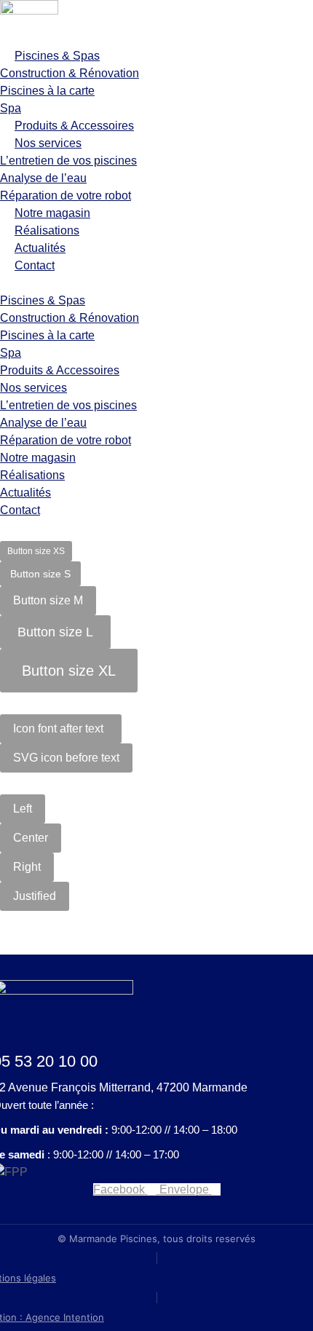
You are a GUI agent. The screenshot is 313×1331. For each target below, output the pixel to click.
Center (30, 838)
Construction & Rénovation (69, 73)
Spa (10, 108)
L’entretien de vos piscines (68, 160)
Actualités (40, 248)
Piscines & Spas (57, 56)
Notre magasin (52, 213)
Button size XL (69, 671)
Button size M (48, 600)
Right (27, 867)
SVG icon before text (66, 757)
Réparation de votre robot (65, 195)
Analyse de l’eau (43, 178)
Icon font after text (58, 728)
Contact (35, 265)
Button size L (55, 632)
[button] (156, 283)
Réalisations (47, 230)
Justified (34, 896)
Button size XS (36, 551)
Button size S (40, 574)
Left (22, 808)
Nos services (48, 143)
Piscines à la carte (47, 90)
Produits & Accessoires (74, 125)
